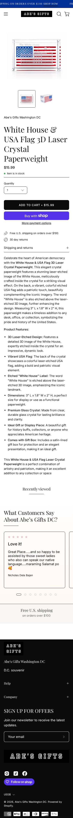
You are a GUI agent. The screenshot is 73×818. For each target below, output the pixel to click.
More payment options (36, 223)
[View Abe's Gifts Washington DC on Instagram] (7, 773)
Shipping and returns (18, 248)
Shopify (8, 805)
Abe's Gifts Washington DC (22, 117)
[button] (58, 14)
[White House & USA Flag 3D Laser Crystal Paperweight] (26, 99)
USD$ (7, 794)
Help (7, 683)
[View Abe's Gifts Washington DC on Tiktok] (16, 773)
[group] (36, 560)
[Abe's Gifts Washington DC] (36, 14)
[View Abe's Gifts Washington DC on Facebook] (25, 773)
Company (10, 697)
